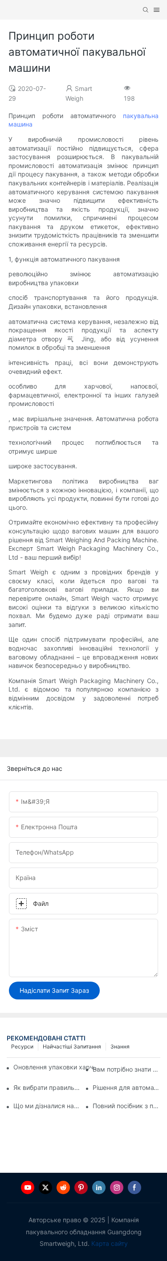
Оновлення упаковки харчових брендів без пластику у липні (57, 1067)
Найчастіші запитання (72, 1046)
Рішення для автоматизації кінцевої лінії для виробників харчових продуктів (126, 1087)
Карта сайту (109, 1243)
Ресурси (22, 1046)
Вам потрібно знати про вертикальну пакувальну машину (126, 1069)
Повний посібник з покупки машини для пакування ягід (126, 1106)
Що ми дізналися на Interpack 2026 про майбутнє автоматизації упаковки (47, 1106)
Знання (120, 1046)
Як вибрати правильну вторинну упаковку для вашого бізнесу (47, 1087)
